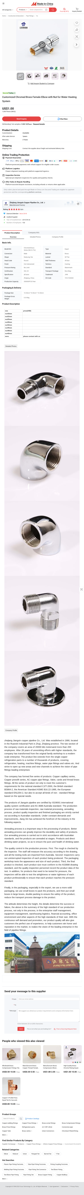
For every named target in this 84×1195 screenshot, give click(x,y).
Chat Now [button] (64, 119)
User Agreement (54, 1186)
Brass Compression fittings (71, 1123)
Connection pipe (67, 1127)
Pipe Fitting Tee (28, 1175)
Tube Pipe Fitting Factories (37, 1164)
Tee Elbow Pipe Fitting (11, 1175)
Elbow (6, 1154)
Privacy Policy (74, 1186)
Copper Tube (6, 1131)
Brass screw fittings (48, 1123)
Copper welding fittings (10, 1123)
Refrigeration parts (28, 1127)
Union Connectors (48, 1131)
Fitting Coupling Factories (59, 1164)
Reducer (15, 1154)
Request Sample (39, 124)
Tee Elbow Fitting (56, 1169)
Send (21, 1029)
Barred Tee (47, 1154)
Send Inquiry (22, 119)
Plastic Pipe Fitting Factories (13, 1164)
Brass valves (26, 1131)
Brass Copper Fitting (45, 1175)
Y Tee (57, 1154)
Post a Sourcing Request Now (65, 1029)
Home (4, 16)
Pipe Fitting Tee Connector (37, 1169)
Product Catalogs (33, 1119)
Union (25, 1154)
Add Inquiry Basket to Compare (42, 83)
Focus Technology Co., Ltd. (28, 1186)
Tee (37, 16)
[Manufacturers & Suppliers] (42, 4)
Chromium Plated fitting (70, 1131)
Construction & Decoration (16, 16)
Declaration (64, 1186)
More (4, 1179)
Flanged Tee (35, 1154)
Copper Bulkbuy (62, 1175)
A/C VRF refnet (47, 1127)
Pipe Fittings (30, 16)
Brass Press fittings (8, 1127)
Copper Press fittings (29, 1123)
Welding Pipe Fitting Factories (14, 1169)
